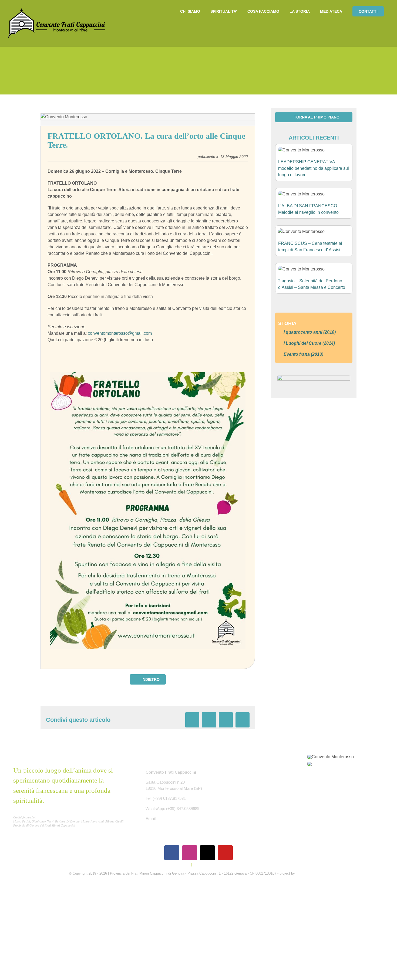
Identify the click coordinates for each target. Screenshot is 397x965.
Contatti (222, 864)
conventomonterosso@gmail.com (120, 333)
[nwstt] (313, 377)
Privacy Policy (179, 864)
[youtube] (225, 852)
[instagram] (189, 852)
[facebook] (171, 852)
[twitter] (207, 852)
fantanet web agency (312, 873)
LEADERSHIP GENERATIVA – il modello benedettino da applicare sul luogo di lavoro (313, 168)
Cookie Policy (203, 864)
